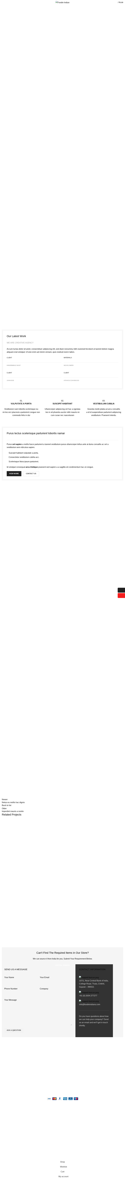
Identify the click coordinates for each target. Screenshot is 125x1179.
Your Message (10, 1000)
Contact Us (47, 1072)
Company (44, 989)
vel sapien (17, 444)
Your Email (44, 977)
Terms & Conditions (50, 1064)
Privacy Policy (48, 1060)
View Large (121, 821)
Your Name (9, 977)
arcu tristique (32, 467)
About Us (47, 1056)
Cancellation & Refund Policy (54, 1068)
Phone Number (10, 989)
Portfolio (12, 18)
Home (4, 18)
